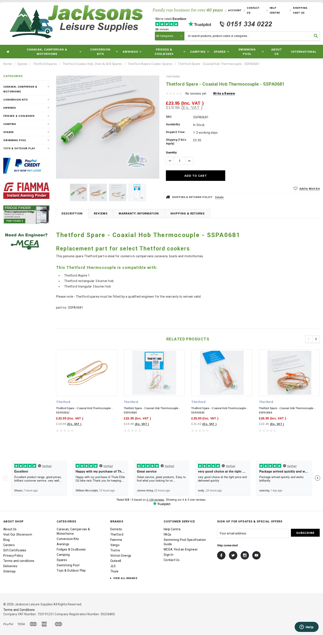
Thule (114, 571)
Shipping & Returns (187, 213)
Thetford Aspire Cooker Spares (149, 64)
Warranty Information (139, 213)
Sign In (168, 554)
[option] (107, 127)
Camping (9, 124)
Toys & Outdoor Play (19, 148)
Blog (6, 539)
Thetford (116, 534)
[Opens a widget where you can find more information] (306, 627)
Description (72, 213)
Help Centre (172, 529)
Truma (115, 550)
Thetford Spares (45, 64)
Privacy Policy (13, 555)
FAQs (167, 534)
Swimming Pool (14, 140)
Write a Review (224, 93)
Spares (22, 64)
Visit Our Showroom (17, 534)
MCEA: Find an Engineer (181, 549)
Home (7, 64)
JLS (113, 566)
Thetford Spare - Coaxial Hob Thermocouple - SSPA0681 (219, 64)
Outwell (115, 561)
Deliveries (10, 566)
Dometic (116, 529)
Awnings (9, 107)
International (303, 51)
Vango (115, 545)
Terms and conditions (18, 561)
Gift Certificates (14, 550)
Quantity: (171, 152)
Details (219, 197)
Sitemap (9, 571)
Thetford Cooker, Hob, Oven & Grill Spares (92, 64)
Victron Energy (120, 555)
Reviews (100, 213)
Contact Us (172, 560)
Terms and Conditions (19, 610)
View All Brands (125, 578)
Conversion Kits (15, 99)
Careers (9, 545)
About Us (276, 52)
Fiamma (116, 539)
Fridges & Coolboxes (19, 116)
